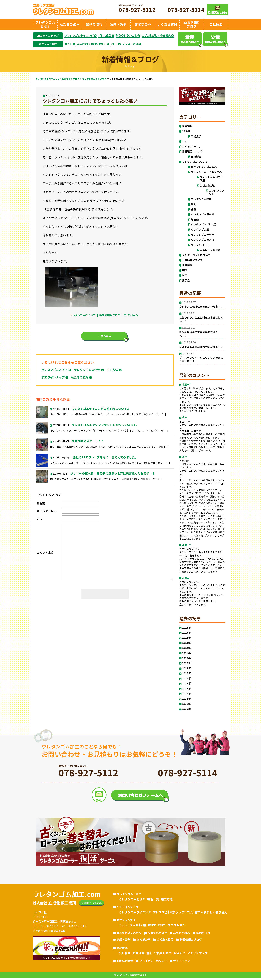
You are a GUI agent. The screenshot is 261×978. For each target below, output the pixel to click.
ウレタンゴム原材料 (202, 214)
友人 (184, 141)
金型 (193, 209)
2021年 (186, 653)
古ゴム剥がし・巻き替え (156, 35)
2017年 (186, 673)
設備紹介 (179, 953)
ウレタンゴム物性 (201, 199)
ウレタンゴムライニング (79, 35)
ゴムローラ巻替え (210, 250)
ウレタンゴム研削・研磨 (211, 178)
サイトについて (191, 146)
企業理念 (138, 953)
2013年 (186, 693)
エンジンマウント (216, 192)
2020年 (186, 658)
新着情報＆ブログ (71, 78)
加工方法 (112, 370)
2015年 (186, 683)
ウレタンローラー (201, 245)
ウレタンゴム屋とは (202, 239)
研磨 (92, 44)
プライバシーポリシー (153, 961)
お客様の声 (144, 939)
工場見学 (196, 136)
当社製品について (192, 151)
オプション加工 (48, 44)
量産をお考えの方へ (128, 933)
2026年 (186, 627)
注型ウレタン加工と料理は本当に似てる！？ (201, 317)
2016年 (186, 678)
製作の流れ (203, 933)
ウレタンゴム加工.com (47, 78)
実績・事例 (123, 939)
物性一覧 (153, 899)
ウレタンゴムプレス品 (204, 224)
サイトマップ (181, 961)
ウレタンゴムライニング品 (206, 172)
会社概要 (121, 948)
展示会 (186, 280)
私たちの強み (80, 377)
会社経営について (192, 260)
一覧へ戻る (104, 336)
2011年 (186, 703)
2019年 (186, 663)
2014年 (186, 688)
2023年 (186, 643)
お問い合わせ (124, 961)
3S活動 (186, 131)
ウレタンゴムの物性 (87, 370)
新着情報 (187, 126)
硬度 (184, 270)
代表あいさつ (163, 953)
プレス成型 (104, 35)
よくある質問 (165, 939)
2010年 (186, 708)
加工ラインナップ (48, 35)
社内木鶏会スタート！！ (88, 441)
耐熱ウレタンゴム (126, 35)
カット (68, 44)
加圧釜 (195, 219)
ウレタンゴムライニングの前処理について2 (100, 408)
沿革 (149, 953)
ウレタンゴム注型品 (202, 234)
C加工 (114, 44)
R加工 (102, 44)
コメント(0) (131, 315)
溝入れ (81, 44)
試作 (184, 275)
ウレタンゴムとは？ (54, 370)
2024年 (186, 637)
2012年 (186, 698)
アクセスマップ (197, 953)
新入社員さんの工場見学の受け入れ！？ (198, 331)
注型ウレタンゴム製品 (204, 166)
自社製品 (196, 156)
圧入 (193, 204)
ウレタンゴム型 (200, 229)
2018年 (186, 668)
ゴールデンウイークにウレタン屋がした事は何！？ (201, 357)
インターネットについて (196, 255)
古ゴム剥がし (207, 185)
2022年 (186, 648)
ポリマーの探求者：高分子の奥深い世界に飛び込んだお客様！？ (112, 473)
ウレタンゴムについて (93, 78)
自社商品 (187, 265)
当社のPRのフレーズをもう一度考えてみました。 (105, 457)
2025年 (186, 632)
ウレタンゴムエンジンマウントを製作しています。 (105, 425)
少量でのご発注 (157, 933)
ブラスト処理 (130, 44)
